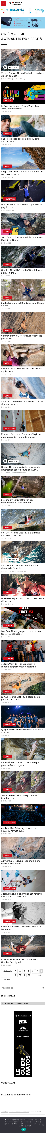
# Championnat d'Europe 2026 (15, 1003)
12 (29, 975)
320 (39, 975)
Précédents (7, 971)
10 (20, 975)
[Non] (43, 1125)
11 (24, 975)
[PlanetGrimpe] (15, 3)
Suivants (6, 979)
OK (24, 1129)
